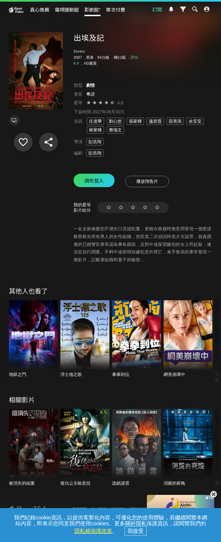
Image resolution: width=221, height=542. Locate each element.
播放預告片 (147, 181)
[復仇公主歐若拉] (84, 447)
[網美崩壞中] (188, 338)
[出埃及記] (23, 142)
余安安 (195, 121)
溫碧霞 (155, 121)
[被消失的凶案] (33, 447)
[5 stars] (157, 207)
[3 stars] (133, 207)
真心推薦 (39, 9)
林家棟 (95, 130)
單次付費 (115, 9)
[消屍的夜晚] (188, 447)
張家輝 (135, 121)
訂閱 (157, 9)
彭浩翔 (94, 141)
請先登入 (94, 180)
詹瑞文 (115, 130)
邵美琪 (175, 121)
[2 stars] (121, 207)
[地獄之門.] (33, 338)
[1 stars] (109, 207)
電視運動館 (67, 9)
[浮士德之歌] (84, 338)
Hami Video (16, 10)
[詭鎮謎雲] (136, 447)
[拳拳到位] (136, 338)
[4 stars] (145, 207)
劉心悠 (115, 121)
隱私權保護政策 (93, 531)
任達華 (95, 121)
